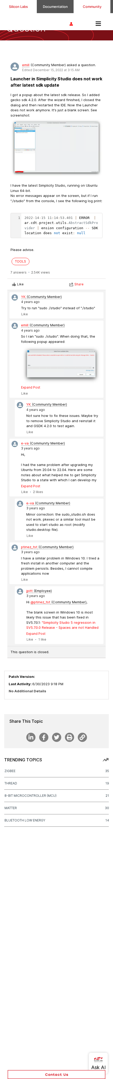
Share (79, 284)
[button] (56, 1074)
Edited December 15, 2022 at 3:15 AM (51, 70)
